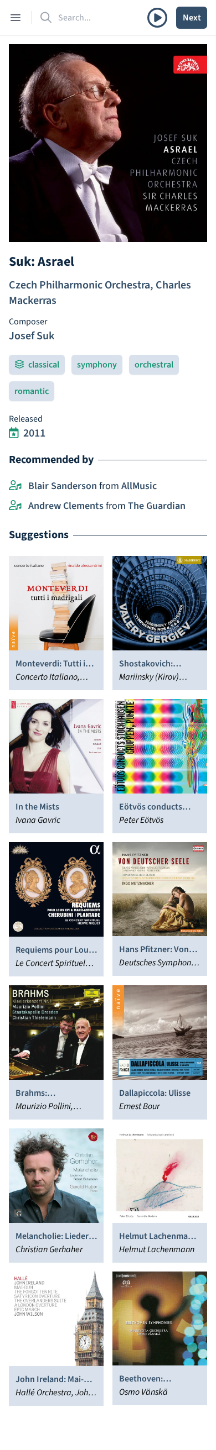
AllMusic (139, 486)
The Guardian (157, 506)
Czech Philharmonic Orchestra (79, 285)
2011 (34, 433)
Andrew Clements (66, 506)
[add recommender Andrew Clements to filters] (15, 506)
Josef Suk (31, 336)
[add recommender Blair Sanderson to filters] (15, 486)
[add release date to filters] (14, 433)
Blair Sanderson (62, 486)
